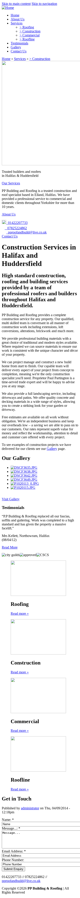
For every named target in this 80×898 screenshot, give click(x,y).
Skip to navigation (44, 4)
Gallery (16, 47)
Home (15, 15)
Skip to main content (16, 4)
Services (16, 23)
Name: (8, 820)
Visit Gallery (11, 499)
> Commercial (30, 35)
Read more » (20, 613)
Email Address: (14, 851)
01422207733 (17, 223)
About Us (17, 19)
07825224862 (16, 228)
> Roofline (27, 39)
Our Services (11, 183)
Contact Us (18, 51)
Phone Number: (13, 860)
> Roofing (27, 27)
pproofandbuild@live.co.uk (27, 232)
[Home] (8, 8)
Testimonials (19, 43)
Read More (10, 547)
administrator (30, 808)
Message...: (11, 828)
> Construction (30, 31)
